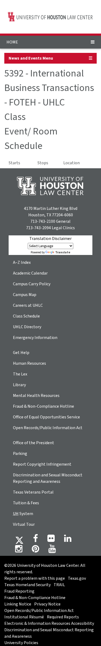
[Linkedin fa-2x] (68, 540)
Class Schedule (26, 316)
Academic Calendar (30, 273)
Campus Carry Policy (31, 284)
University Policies (21, 643)
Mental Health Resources (36, 396)
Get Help (21, 353)
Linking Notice (17, 604)
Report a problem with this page (34, 578)
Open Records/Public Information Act (47, 428)
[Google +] (51, 540)
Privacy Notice (47, 604)
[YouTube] (52, 550)
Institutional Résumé (24, 617)
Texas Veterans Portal (33, 492)
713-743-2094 (38, 228)
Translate (62, 252)
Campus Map (24, 295)
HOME (12, 42)
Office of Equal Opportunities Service (46, 417)
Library (19, 385)
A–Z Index (22, 262)
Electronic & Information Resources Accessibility (49, 623)
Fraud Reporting (19, 591)
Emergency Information (35, 338)
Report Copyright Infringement (42, 464)
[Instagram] (19, 550)
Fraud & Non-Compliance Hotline (43, 406)
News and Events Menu (31, 58)
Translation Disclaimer (50, 239)
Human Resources (29, 363)
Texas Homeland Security (27, 585)
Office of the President (33, 443)
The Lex (20, 374)
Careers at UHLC (28, 305)
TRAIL (59, 585)
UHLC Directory (27, 327)
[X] (19, 540)
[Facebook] (35, 540)
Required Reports (63, 617)
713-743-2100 (42, 221)
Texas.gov (77, 578)
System (23, 514)
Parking (20, 454)
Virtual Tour (24, 524)
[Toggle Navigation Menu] (92, 42)
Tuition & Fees (26, 503)
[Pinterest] (35, 550)
